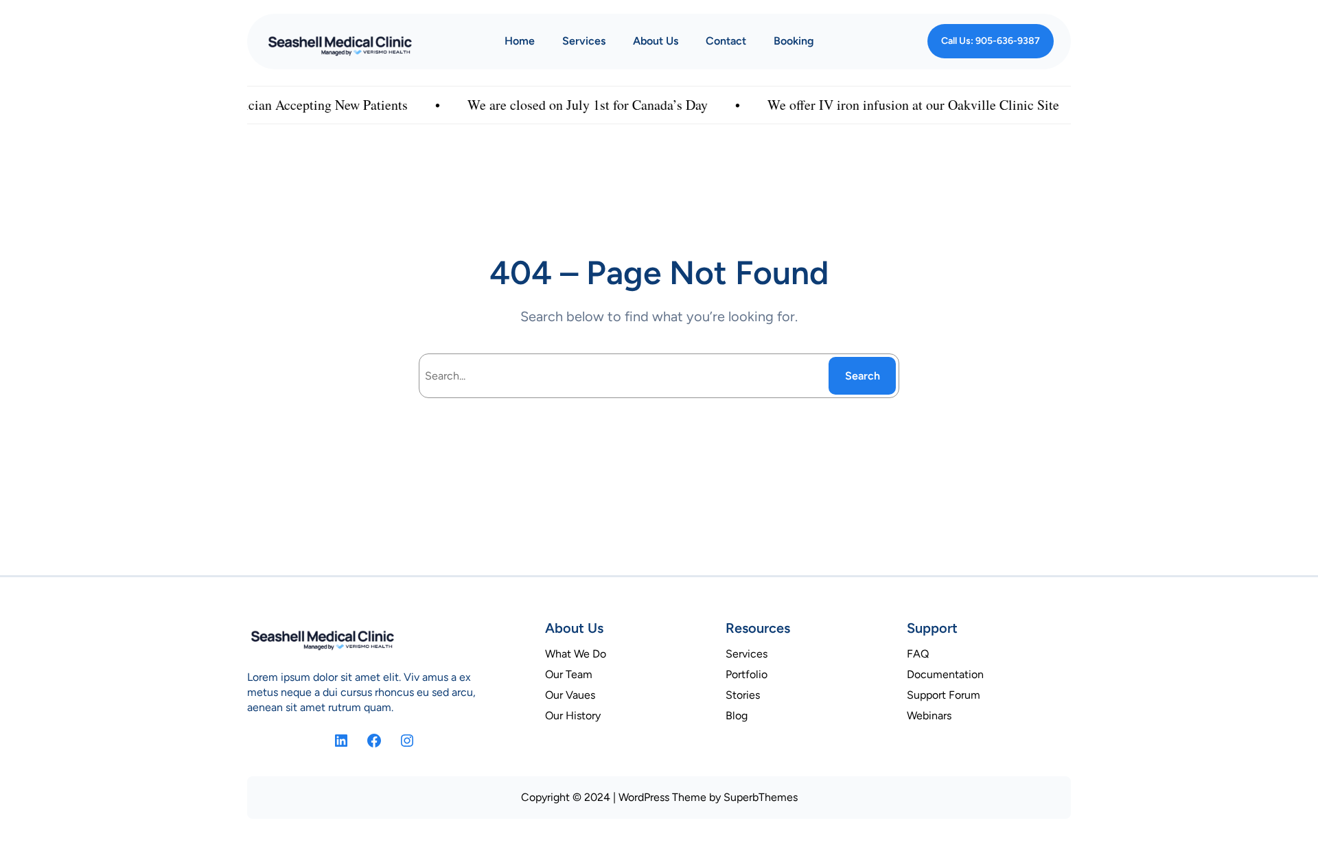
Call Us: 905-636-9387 (990, 41)
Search (862, 375)
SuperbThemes (761, 797)
